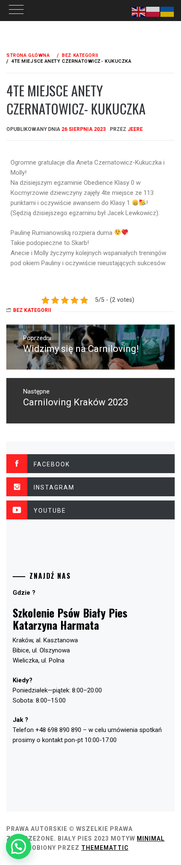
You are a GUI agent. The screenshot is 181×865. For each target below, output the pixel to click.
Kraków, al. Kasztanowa (45, 640)
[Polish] (153, 11)
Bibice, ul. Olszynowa (41, 650)
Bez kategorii (32, 310)
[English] (139, 11)
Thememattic (104, 847)
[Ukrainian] (167, 11)
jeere (135, 129)
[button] (18, 846)
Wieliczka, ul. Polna (38, 660)
